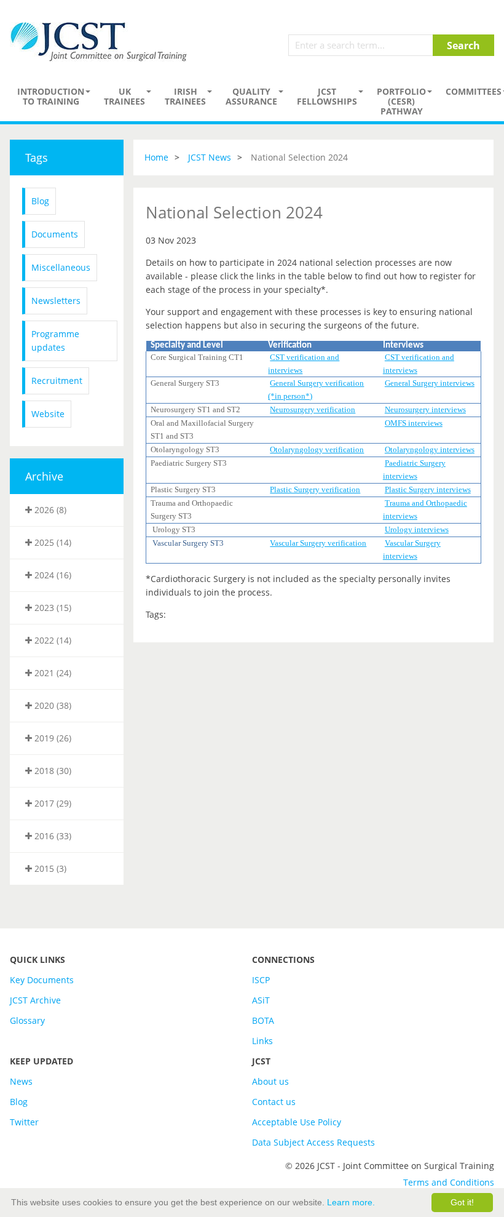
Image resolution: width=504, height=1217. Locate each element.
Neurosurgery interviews (425, 409)
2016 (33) (51, 836)
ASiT (261, 1000)
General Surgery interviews (429, 383)
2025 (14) (51, 542)
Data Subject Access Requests (313, 1142)
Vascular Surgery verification (318, 543)
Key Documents (42, 980)
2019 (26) (51, 738)
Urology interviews (417, 529)
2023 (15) (51, 607)
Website (48, 414)
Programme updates (55, 340)
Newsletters (56, 300)
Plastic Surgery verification (315, 489)
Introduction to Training (50, 96)
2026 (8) (49, 510)
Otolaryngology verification (317, 449)
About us (270, 1081)
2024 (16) (51, 575)
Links (262, 1041)
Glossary (27, 1020)
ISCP (261, 980)
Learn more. (351, 1202)
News (21, 1081)
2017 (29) (51, 803)
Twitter (24, 1122)
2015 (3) (49, 868)
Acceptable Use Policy (296, 1122)
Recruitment (56, 380)
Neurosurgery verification (312, 409)
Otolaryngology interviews (429, 449)
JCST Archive (35, 1000)
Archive (44, 476)
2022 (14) (51, 640)
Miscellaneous (60, 267)
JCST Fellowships (327, 96)
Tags (36, 157)
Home (156, 157)
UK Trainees (124, 96)
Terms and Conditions (448, 1182)
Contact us (274, 1101)
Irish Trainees (185, 96)
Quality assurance (251, 96)
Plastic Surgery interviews (428, 489)
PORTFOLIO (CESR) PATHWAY (401, 101)
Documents (54, 234)
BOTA (263, 1020)
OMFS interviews (414, 423)
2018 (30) (51, 770)
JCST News (209, 157)
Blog (40, 201)
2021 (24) (51, 673)
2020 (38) (51, 705)
